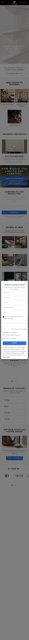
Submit (14, 343)
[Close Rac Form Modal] (25, 283)
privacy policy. (6, 357)
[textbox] (14, 324)
